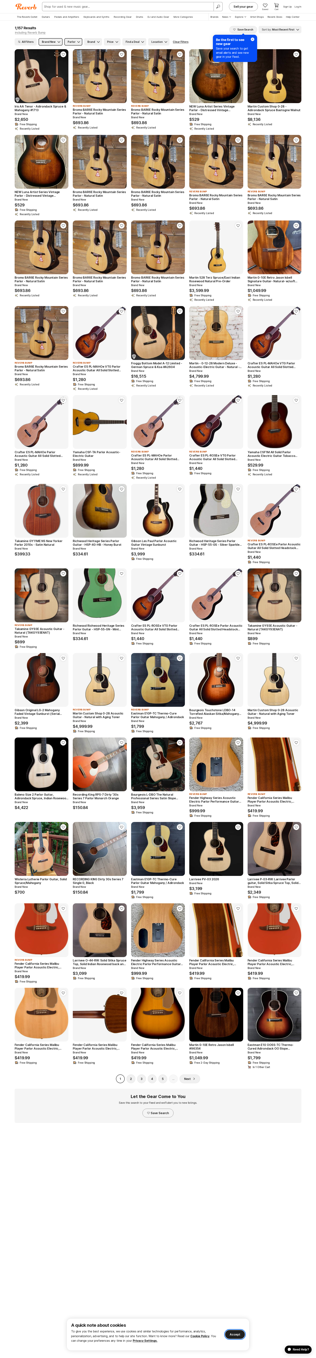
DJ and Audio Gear (158, 16)
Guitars (46, 16)
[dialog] (158, 1334)
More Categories (183, 16)
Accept (235, 1334)
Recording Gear (123, 16)
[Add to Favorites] (63, 54)
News (225, 16)
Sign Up (287, 6)
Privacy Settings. (145, 1340)
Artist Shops (257, 16)
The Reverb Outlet (27, 16)
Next (187, 1079)
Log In (298, 6)
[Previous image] (20, 76)
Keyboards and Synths (96, 16)
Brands (214, 16)
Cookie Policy (199, 1336)
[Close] (252, 39)
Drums (139, 16)
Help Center (293, 16)
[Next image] (63, 76)
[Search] (218, 6)
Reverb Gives (275, 16)
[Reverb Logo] (26, 6)
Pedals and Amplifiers (66, 16)
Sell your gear (243, 6)
